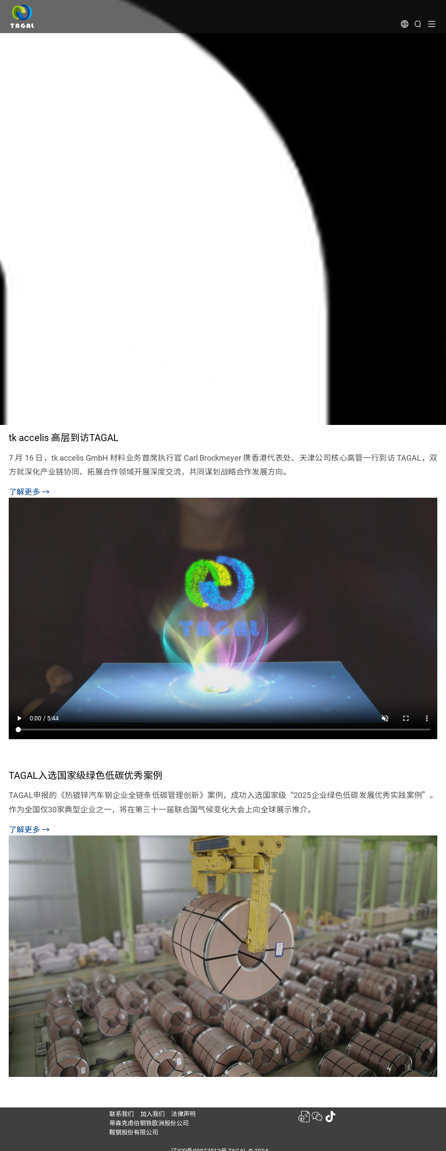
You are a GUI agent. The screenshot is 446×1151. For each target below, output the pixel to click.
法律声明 (183, 1113)
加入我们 (152, 1113)
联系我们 (121, 1113)
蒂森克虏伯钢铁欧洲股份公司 (149, 1123)
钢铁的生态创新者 (69, 106)
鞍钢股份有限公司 (133, 1132)
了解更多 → (29, 491)
